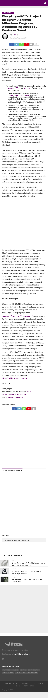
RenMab (11, 88)
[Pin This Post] (26, 43)
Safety (24, 686)
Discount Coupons (12, 683)
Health (40, 683)
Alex (14, 35)
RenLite (27, 88)
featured (6, 670)
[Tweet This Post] (16, 43)
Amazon (15, 670)
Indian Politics (33, 670)
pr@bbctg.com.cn (15, 397)
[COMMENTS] (36, 43)
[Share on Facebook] (11, 43)
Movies (17, 686)
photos (23, 670)
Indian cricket (8, 673)
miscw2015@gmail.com (20, 654)
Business (25, 683)
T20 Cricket (32, 673)
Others (32, 686)
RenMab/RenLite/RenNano (17, 316)
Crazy (33, 683)
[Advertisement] (24, 224)
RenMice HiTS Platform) (19, 95)
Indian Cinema (21, 673)
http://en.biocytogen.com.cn (14, 378)
